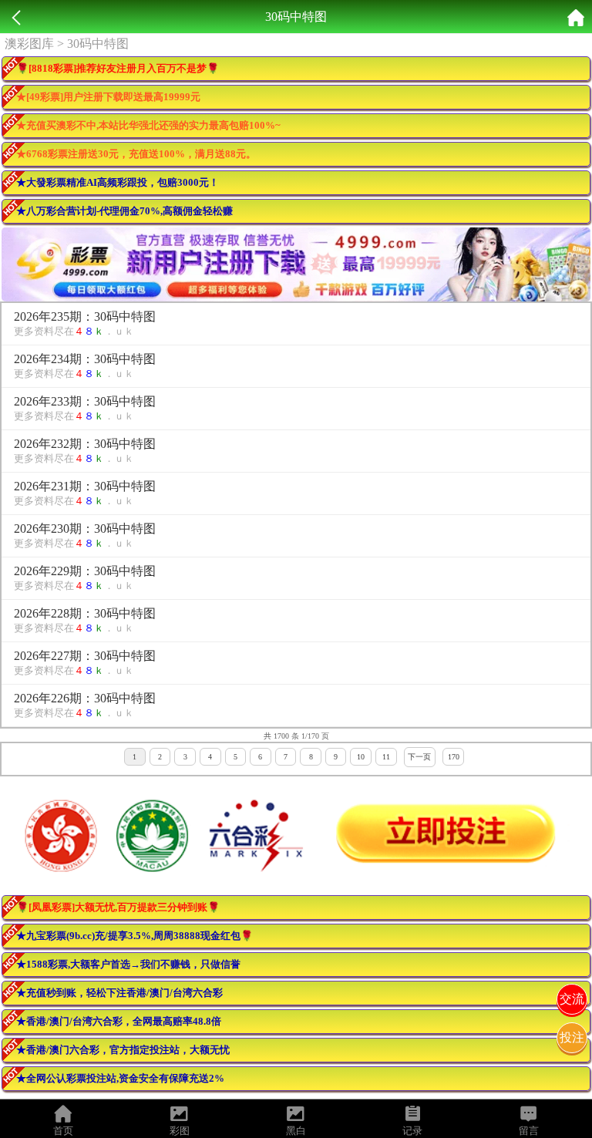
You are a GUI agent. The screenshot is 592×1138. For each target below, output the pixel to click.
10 (361, 756)
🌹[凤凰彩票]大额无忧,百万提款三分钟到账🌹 (118, 907)
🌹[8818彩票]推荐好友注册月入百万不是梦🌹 (117, 68)
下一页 (419, 756)
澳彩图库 (29, 43)
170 (453, 756)
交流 (572, 998)
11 (386, 756)
